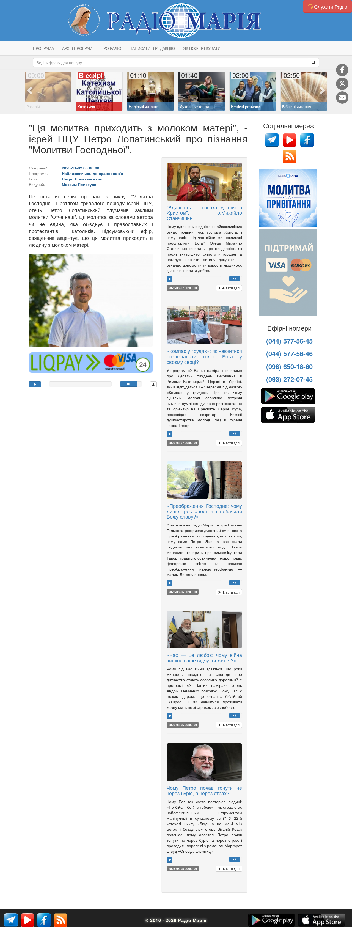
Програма (43, 48)
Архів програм (77, 48)
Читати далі (230, 288)
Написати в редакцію (152, 48)
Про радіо (111, 48)
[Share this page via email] (342, 97)
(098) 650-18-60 (289, 366)
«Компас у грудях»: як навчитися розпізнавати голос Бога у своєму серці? (204, 356)
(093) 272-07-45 (289, 379)
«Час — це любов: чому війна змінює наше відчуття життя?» (204, 657)
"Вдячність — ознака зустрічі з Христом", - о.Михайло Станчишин (204, 213)
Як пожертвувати (202, 48)
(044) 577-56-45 (289, 340)
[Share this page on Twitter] (342, 84)
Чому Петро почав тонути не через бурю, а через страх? (204, 790)
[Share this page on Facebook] (342, 70)
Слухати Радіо (330, 6)
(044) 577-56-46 (289, 353)
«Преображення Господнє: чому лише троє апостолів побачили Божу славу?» (204, 511)
